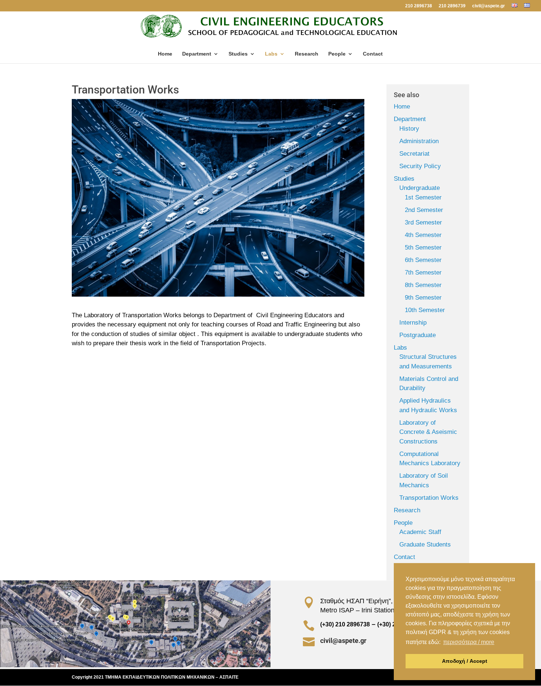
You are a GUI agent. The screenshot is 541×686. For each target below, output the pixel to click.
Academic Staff (420, 531)
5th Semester (423, 247)
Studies (238, 54)
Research (306, 54)
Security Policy (420, 166)
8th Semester (423, 285)
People (337, 54)
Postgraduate (417, 335)
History (409, 128)
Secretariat (414, 153)
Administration (419, 141)
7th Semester (423, 272)
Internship (413, 322)
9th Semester (423, 297)
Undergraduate (419, 187)
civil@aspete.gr (488, 6)
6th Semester (423, 260)
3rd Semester (423, 222)
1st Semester (423, 197)
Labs (271, 54)
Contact (373, 54)
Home (165, 54)
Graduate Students (425, 544)
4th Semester (423, 234)
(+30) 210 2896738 (345, 624)
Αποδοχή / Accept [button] (464, 661)
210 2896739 (452, 6)
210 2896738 (418, 6)
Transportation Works (429, 497)
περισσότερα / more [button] (468, 642)
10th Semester (425, 310)
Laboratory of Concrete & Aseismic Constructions (428, 432)
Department (196, 54)
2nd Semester (424, 209)
